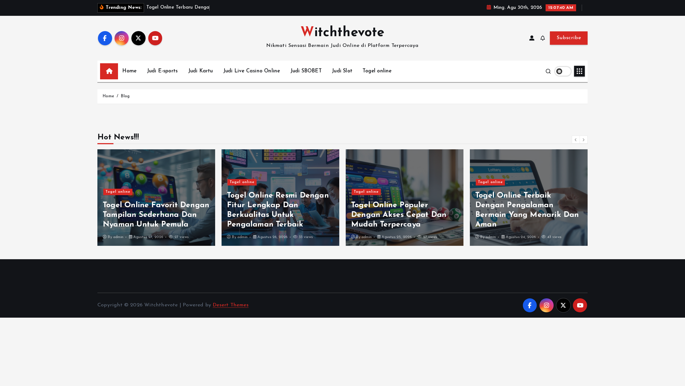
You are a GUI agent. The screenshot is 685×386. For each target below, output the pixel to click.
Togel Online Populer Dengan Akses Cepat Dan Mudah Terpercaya (398, 214)
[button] (576, 140)
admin (118, 237)
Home (129, 71)
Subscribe (569, 37)
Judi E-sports (162, 71)
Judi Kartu (200, 71)
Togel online (377, 71)
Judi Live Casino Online (251, 71)
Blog (125, 96)
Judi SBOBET (306, 71)
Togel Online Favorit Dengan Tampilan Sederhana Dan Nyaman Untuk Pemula (156, 214)
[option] (156, 197)
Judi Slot (342, 71)
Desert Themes (231, 305)
